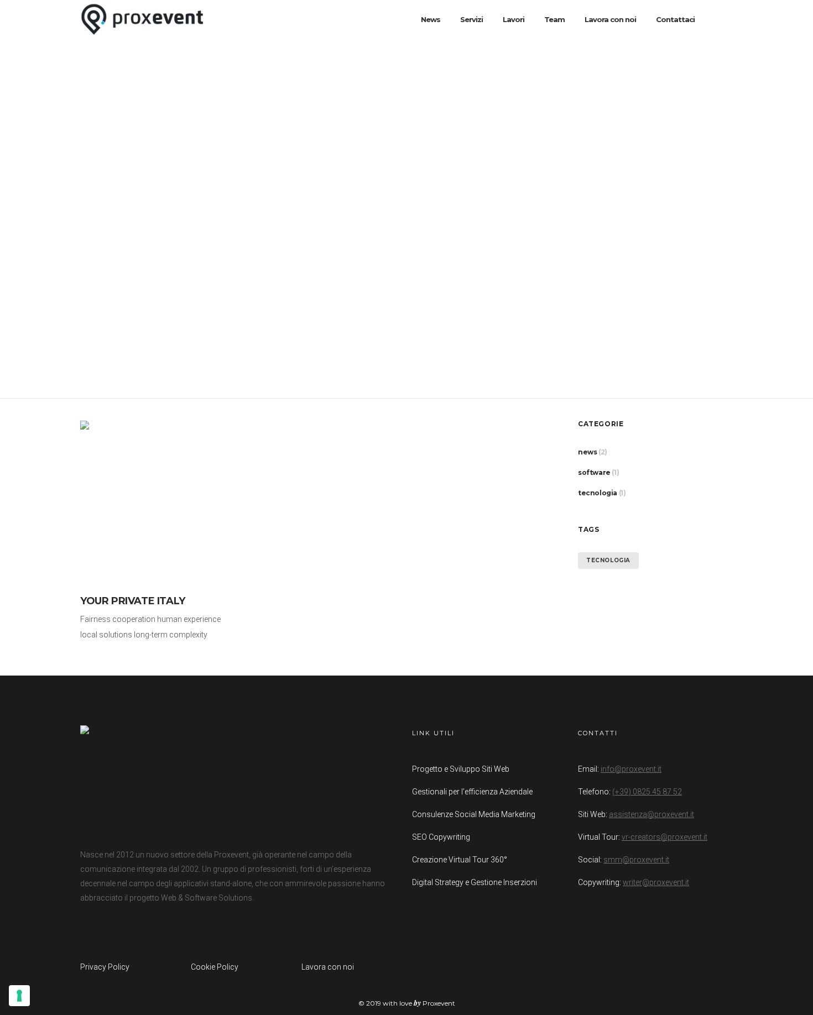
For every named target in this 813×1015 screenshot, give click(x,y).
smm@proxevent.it (636, 859)
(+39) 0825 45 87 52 (647, 791)
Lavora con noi (327, 966)
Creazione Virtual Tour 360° (459, 859)
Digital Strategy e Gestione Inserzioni (474, 882)
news (587, 452)
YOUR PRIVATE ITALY (132, 601)
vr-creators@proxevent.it (664, 837)
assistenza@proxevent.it (651, 814)
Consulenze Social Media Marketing (473, 814)
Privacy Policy (104, 966)
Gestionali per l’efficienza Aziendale (472, 791)
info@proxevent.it (631, 769)
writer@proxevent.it (656, 882)
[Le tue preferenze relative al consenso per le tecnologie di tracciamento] (19, 995)
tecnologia (597, 493)
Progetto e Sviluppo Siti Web (460, 769)
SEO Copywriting (441, 837)
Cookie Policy (214, 966)
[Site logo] (142, 19)
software (594, 472)
